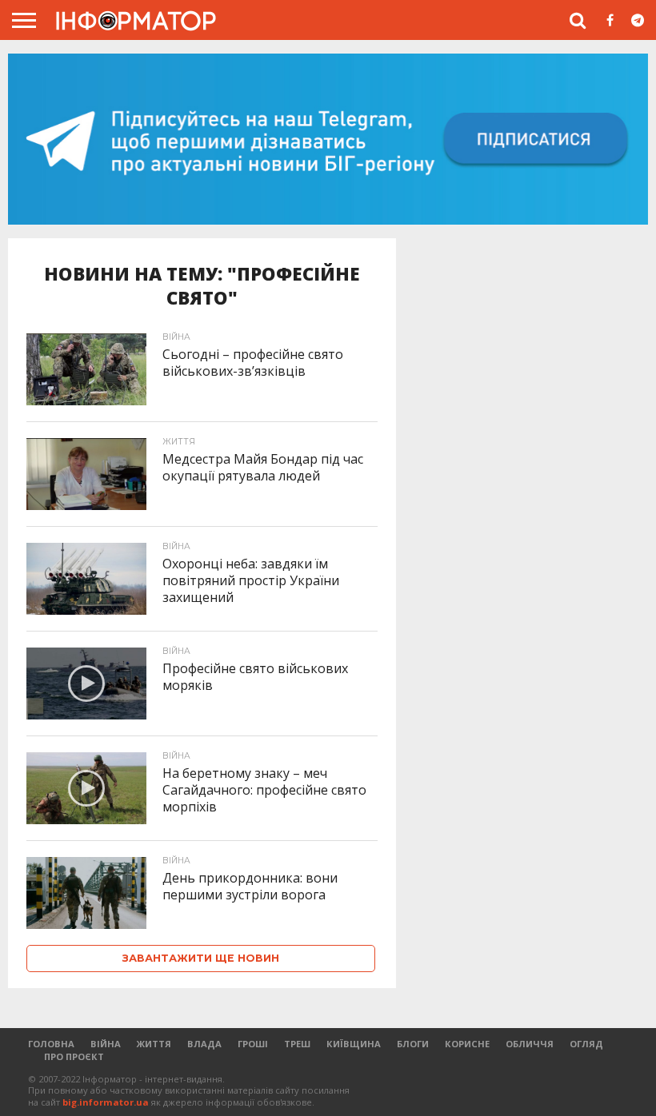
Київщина (353, 1044)
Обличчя (530, 1044)
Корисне (467, 1044)
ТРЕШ (297, 1044)
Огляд (586, 1044)
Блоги (413, 1044)
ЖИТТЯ (154, 1044)
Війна (105, 1044)
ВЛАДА (204, 1044)
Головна (51, 1044)
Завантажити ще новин (200, 958)
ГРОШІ (253, 1044)
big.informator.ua (105, 1102)
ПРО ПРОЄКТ (74, 1056)
